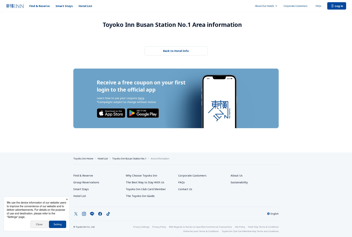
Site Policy (240, 226)
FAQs (318, 6)
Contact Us (185, 189)
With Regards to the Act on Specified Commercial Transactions (200, 226)
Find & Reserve (39, 6)
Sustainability (239, 182)
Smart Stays (64, 6)
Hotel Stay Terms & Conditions (263, 226)
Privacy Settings (141, 226)
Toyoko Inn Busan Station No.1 (129, 158)
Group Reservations (86, 182)
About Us (237, 175)
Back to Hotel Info (176, 51)
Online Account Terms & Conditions (201, 231)
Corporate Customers (297, 6)
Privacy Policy (159, 226)
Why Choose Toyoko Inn (141, 175)
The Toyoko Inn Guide (140, 196)
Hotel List (85, 6)
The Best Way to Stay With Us (145, 182)
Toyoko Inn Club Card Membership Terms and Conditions (250, 231)
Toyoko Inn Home (83, 158)
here (141, 98)
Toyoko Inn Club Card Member (146, 189)
